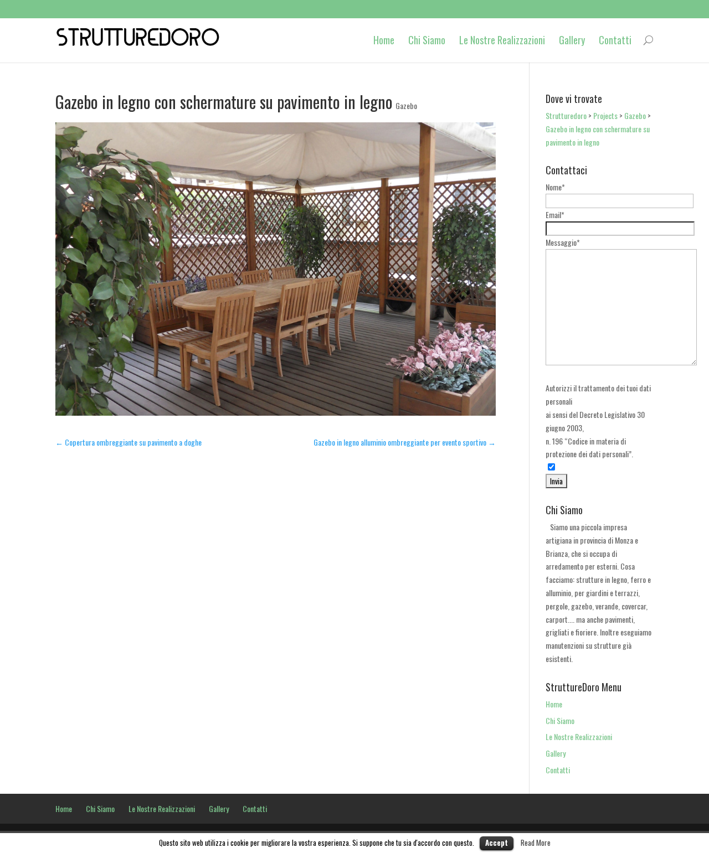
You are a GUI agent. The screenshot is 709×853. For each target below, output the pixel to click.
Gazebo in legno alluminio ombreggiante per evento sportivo (405, 442)
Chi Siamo (426, 40)
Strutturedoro (566, 115)
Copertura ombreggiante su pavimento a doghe (128, 442)
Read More (536, 842)
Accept (496, 842)
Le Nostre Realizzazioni (502, 40)
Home (383, 40)
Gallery (572, 40)
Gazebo (406, 105)
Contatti (615, 40)
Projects (605, 115)
